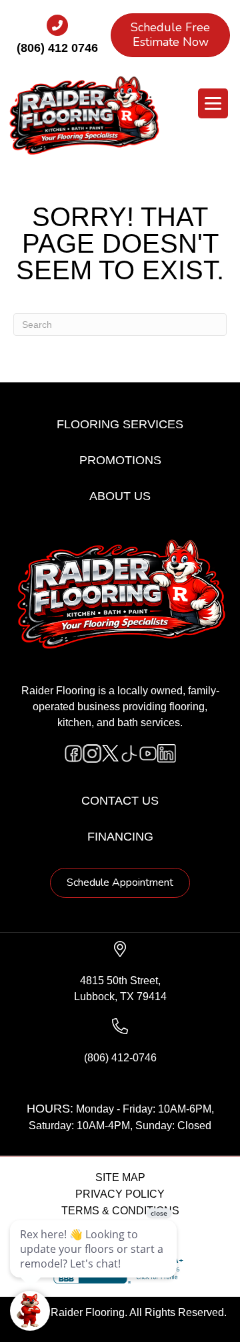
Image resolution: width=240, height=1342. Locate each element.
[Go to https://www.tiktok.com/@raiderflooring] (129, 753)
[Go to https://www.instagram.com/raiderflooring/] (92, 753)
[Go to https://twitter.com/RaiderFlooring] (110, 753)
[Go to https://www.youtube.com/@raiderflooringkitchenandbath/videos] (148, 753)
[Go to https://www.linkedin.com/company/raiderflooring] (166, 753)
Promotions (120, 460)
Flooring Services (120, 424)
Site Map (120, 1177)
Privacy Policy (120, 1194)
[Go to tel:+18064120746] (57, 39)
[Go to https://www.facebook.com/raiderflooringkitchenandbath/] (73, 753)
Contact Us (120, 800)
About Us (120, 496)
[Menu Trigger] (213, 103)
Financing (120, 836)
